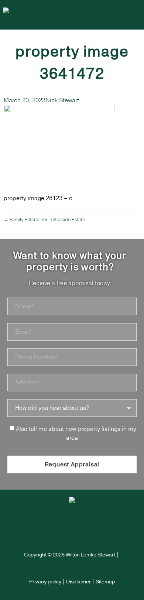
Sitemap (105, 581)
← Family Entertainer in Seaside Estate (44, 219)
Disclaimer (78, 581)
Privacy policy (45, 581)
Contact (132, 15)
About (104, 15)
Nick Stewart (62, 100)
